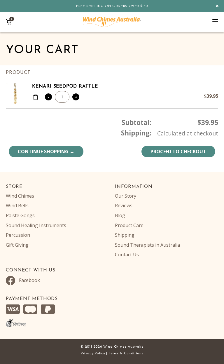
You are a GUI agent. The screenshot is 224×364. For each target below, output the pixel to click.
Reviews (123, 205)
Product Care (129, 225)
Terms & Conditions (125, 353)
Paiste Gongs (20, 215)
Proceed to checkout (178, 151)
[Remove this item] (35, 98)
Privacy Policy (93, 353)
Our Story (125, 196)
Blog (120, 215)
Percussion (18, 235)
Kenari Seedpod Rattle (65, 86)
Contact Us (127, 254)
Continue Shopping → (46, 151)
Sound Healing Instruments (36, 225)
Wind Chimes (20, 196)
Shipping (124, 235)
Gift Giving (17, 245)
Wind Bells (17, 205)
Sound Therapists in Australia (147, 245)
